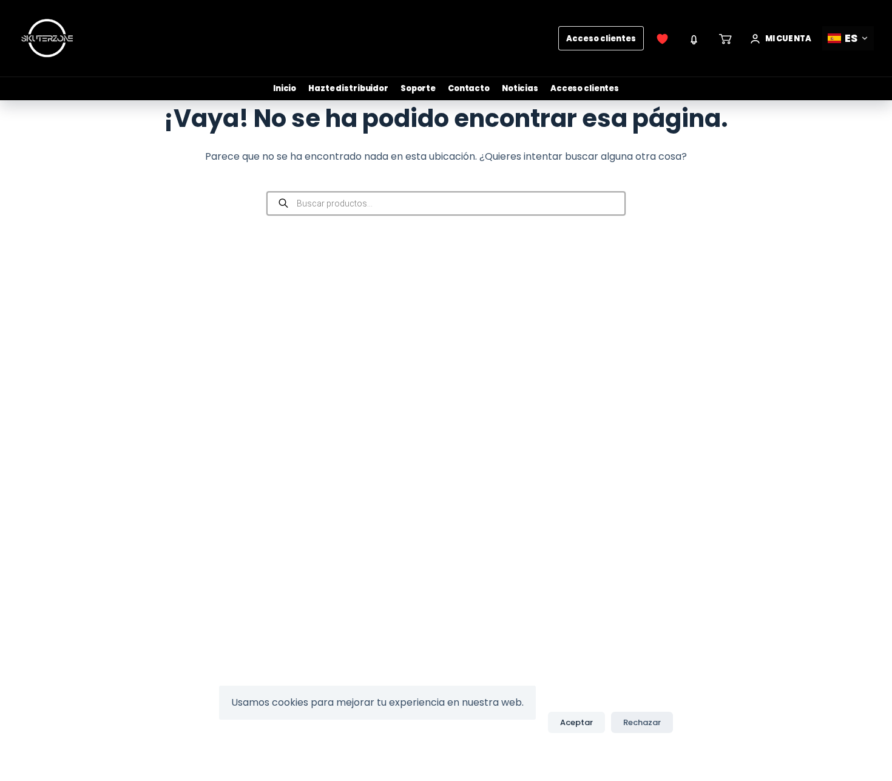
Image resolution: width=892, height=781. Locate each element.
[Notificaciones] (694, 38)
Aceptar (576, 722)
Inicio (284, 88)
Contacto (469, 88)
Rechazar (642, 722)
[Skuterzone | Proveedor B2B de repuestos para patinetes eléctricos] (47, 38)
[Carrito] (725, 38)
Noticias (520, 88)
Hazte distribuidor (348, 88)
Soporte (418, 88)
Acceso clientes (601, 38)
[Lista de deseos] (662, 38)
